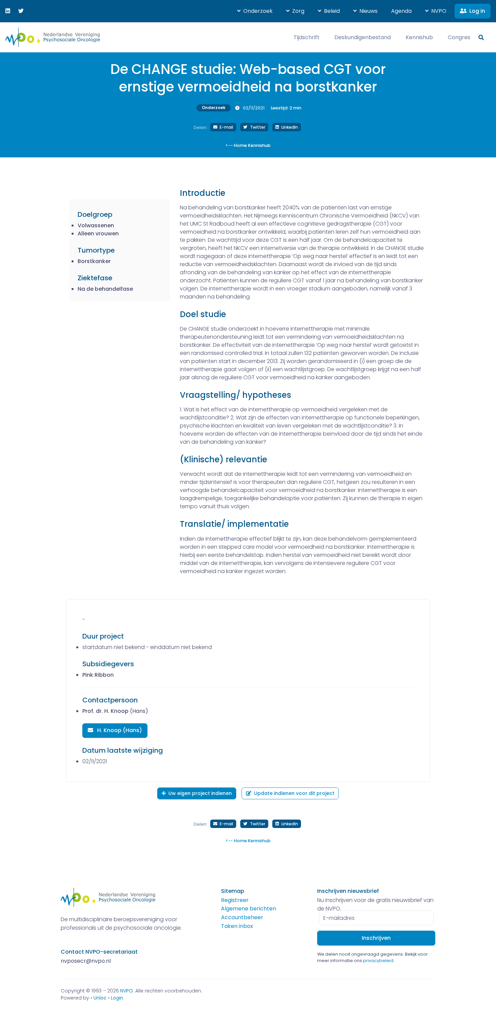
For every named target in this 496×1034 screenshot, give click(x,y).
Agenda (401, 11)
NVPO (126, 990)
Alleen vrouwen (98, 233)
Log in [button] (477, 11)
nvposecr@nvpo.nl (86, 961)
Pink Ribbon (98, 675)
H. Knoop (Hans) (119, 730)
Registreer (235, 900)
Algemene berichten (248, 908)
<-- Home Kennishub (248, 145)
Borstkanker (94, 261)
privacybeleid (378, 960)
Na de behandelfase (105, 289)
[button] (255, 11)
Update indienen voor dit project (294, 793)
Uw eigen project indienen (200, 793)
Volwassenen (96, 225)
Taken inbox (237, 926)
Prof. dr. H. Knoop (105, 711)
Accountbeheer (242, 917)
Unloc (100, 997)
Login (117, 997)
